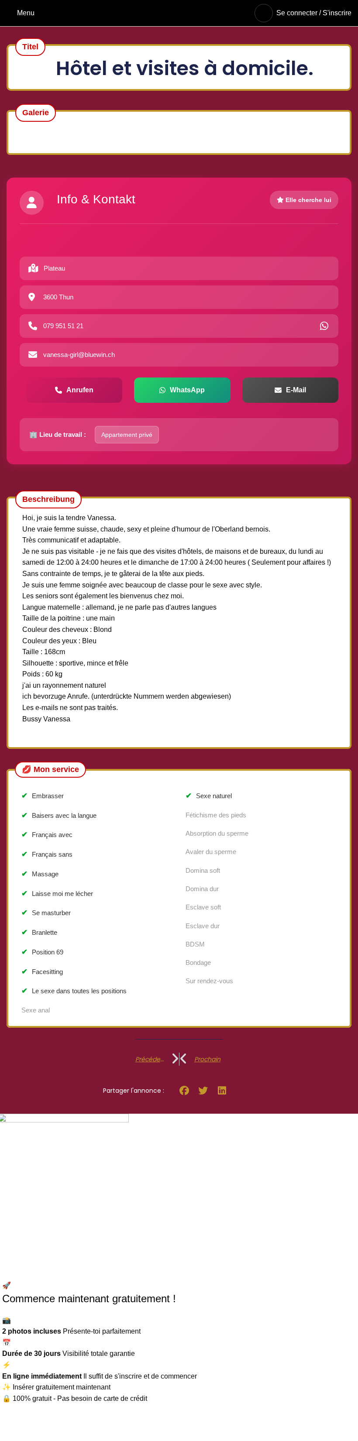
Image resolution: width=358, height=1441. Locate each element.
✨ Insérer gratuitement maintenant (56, 1387)
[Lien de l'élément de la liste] (89, 1201)
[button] (184, 1091)
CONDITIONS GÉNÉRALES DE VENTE (249, 1202)
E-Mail (296, 390)
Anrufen (79, 390)
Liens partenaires (212, 1153)
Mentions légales (212, 1186)
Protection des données (222, 1169)
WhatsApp (187, 390)
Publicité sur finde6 (215, 1136)
